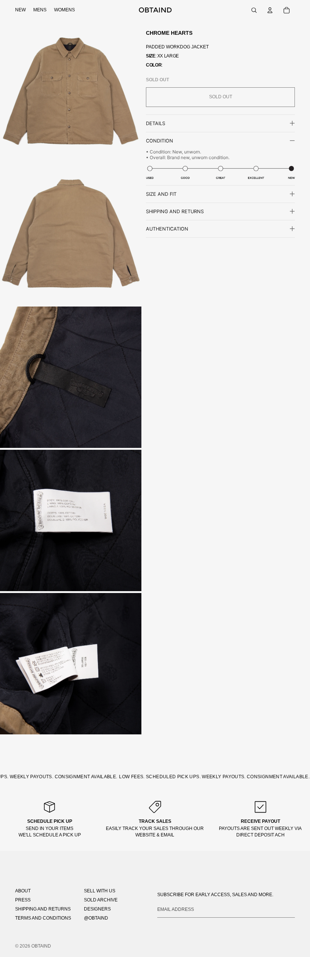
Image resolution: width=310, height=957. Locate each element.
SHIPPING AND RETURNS (43, 909)
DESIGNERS (97, 909)
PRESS (23, 900)
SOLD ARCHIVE (101, 900)
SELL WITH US (99, 891)
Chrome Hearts (169, 33)
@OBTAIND (96, 918)
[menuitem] (20, 10)
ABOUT (23, 891)
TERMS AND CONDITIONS (43, 918)
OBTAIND (41, 946)
